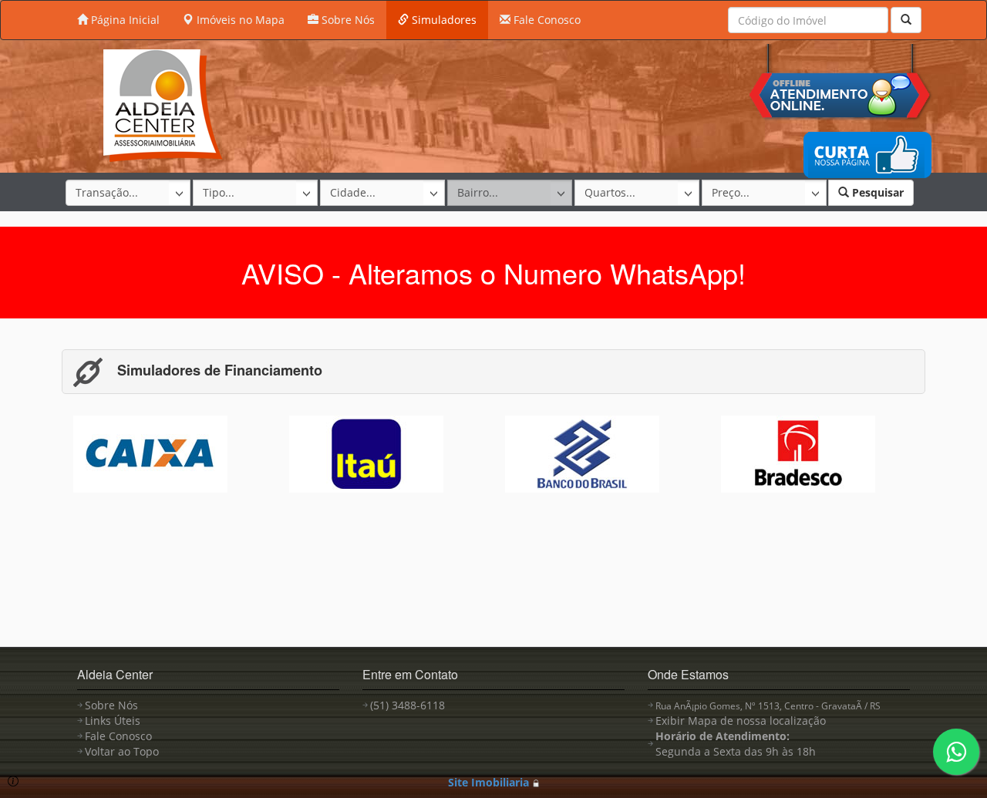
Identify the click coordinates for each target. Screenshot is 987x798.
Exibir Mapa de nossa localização (740, 720)
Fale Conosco (545, 19)
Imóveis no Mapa (239, 19)
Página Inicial (124, 19)
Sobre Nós (346, 19)
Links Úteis (112, 720)
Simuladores (443, 19)
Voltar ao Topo (122, 751)
